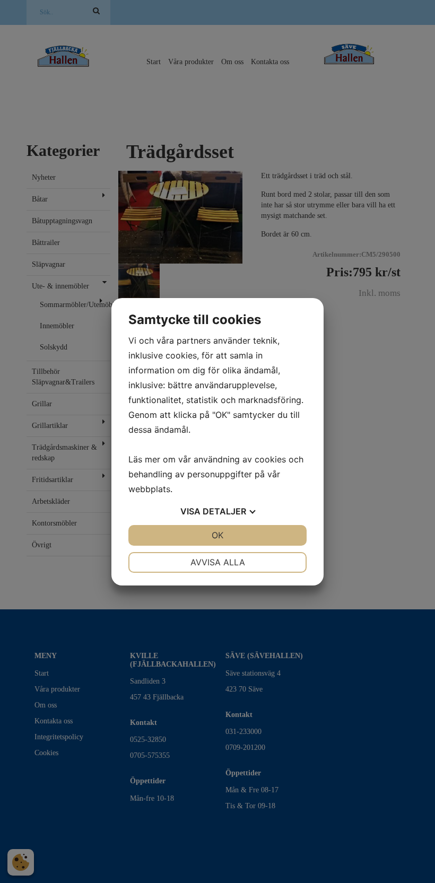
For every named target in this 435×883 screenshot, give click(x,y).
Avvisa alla (217, 562)
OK (217, 535)
